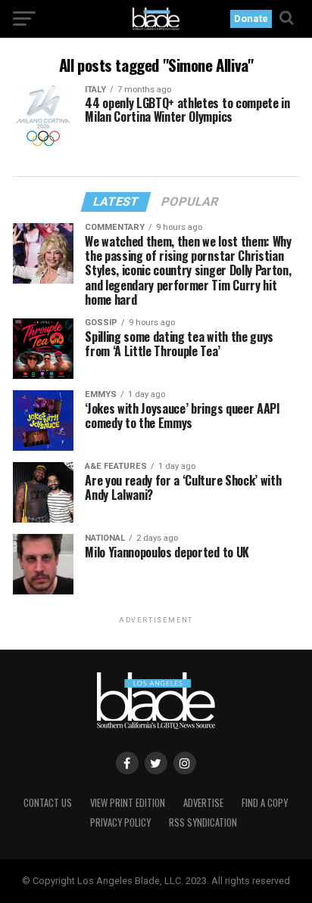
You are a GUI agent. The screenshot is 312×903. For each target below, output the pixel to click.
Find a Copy (265, 803)
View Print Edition (127, 803)
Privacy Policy (120, 822)
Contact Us (47, 803)
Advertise (203, 803)
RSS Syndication (203, 822)
